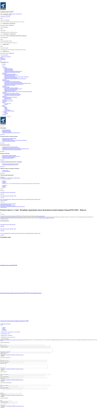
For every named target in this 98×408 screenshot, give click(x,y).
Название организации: (4, 374)
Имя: (1, 345)
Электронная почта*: (4, 347)
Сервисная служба (7, 103)
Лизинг (5, 107)
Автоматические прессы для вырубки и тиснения (13, 82)
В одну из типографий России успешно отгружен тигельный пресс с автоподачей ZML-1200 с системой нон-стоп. (20, 199)
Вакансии (6, 113)
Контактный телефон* (4, 401)
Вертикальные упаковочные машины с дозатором (13, 88)
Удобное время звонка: (4, 352)
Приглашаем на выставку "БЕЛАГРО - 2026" (8, 195)
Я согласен (12, 354)
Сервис (3, 102)
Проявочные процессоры (8, 70)
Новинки (4, 64)
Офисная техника (5, 170)
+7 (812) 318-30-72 (10, 331)
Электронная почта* (4, 402)
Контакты (4, 114)
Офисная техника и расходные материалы (9, 97)
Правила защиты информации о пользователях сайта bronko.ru (11, 339)
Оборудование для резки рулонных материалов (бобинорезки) (15, 78)
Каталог (3, 65)
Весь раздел (4, 73)
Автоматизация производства (7, 100)
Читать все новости (3, 200)
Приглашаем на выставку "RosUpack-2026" (8, 192)
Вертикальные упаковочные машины (11, 89)
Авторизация (2, 16)
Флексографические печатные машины (9, 138)
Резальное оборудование (8, 69)
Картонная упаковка (6, 80)
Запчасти (6, 104)
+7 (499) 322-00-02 (18, 13)
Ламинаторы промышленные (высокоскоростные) (13, 71)
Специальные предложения (9, 110)
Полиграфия (4, 67)
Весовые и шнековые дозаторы (9, 90)
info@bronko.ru (5, 27)
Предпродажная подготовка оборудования (7, 205)
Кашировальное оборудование (9, 85)
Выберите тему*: (3, 353)
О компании (4, 111)
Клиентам (4, 106)
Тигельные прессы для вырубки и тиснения (12, 81)
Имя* (1, 400)
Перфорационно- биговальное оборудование (12, 72)
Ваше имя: (2, 360)
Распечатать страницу (4, 218)
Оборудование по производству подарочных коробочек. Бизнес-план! (12, 206)
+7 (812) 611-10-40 (12, 13)
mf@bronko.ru (5, 37)
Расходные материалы (8, 98)
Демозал (5, 108)
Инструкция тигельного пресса (5, 204)
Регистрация (8, 16)
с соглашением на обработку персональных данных (14, 354)
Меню (8, 62)
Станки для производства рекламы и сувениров (10, 93)
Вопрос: (1, 393)
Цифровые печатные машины (9, 75)
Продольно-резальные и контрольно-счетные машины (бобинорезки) (16, 76)
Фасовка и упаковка (5, 86)
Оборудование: (3, 378)
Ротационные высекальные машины (10, 77)
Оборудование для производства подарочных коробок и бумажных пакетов (17, 83)
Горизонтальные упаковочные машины (11, 87)
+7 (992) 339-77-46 (3, 335)
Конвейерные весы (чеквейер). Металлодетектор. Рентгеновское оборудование (18, 91)
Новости (6, 112)
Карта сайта (4, 330)
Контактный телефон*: (4, 346)
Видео (3, 105)
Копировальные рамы (8, 68)
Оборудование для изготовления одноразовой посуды (13, 84)
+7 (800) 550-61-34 (3, 56)
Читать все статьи (3, 207)
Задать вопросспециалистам (2, 59)
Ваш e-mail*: (2, 361)
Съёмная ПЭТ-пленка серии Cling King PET (8, 203)
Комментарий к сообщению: (5, 351)
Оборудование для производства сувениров (12, 95)
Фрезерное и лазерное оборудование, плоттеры (12, 94)
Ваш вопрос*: (2, 367)
